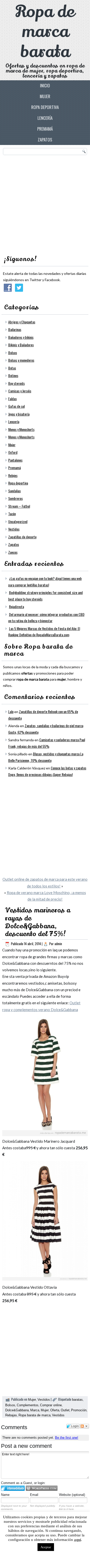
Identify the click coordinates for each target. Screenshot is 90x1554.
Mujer (45, 96)
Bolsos (12, 352)
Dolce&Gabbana (17, 1410)
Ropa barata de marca (34, 1415)
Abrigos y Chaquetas (21, 321)
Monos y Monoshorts (21, 429)
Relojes (13, 475)
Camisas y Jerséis (19, 390)
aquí (77, 1540)
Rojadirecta (16, 606)
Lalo (11, 711)
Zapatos (45, 139)
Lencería (45, 118)
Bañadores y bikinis (21, 337)
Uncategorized (18, 521)
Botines (13, 375)
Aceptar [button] (45, 1547)
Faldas (12, 398)
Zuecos (13, 552)
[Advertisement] (45, 203)
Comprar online (51, 1405)
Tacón (12, 513)
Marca (34, 1410)
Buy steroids (16, 383)
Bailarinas (14, 329)
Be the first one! (66, 1437)
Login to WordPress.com (42, 1488)
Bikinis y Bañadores (21, 344)
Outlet (65, 1410)
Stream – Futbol (19, 506)
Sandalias (14, 490)
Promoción (78, 1410)
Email (34, 1495)
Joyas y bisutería (19, 414)
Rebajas (11, 1415)
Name (5, 1495)
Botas (12, 368)
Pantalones (15, 460)
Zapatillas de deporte (22, 536)
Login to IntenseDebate (13, 1488)
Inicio (45, 85)
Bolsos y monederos (21, 360)
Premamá (45, 129)
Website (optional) (72, 1495)
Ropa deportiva (45, 107)
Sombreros (15, 498)
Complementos (27, 1405)
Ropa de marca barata (45, 31)
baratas (77, 1399)
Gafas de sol (16, 406)
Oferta (54, 1410)
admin (58, 943)
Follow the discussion (84, 1426)
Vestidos (14, 529)
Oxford (13, 452)
